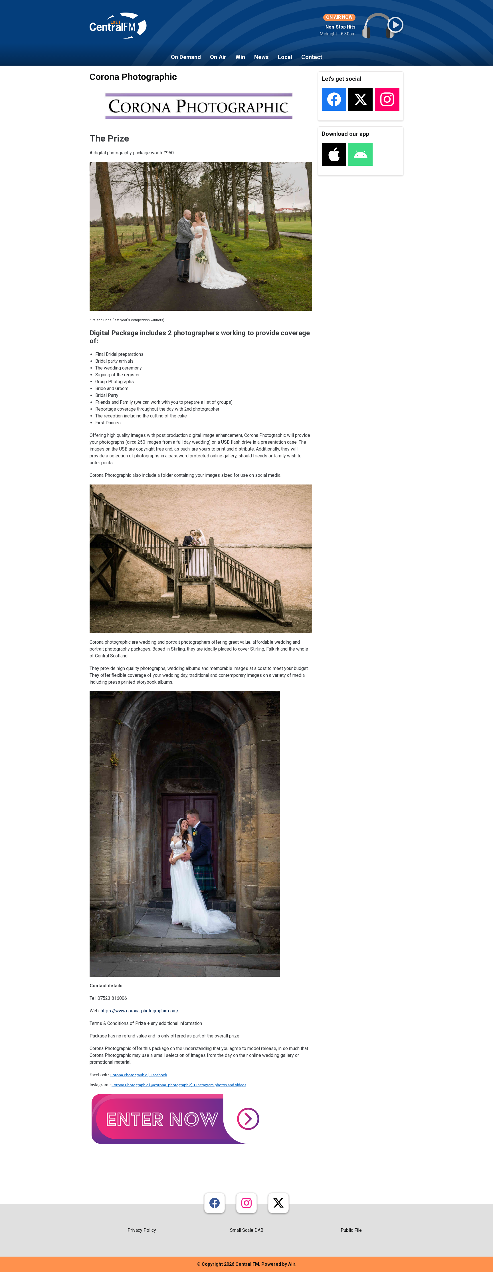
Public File (351, 1230)
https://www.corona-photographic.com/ (140, 1010)
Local (285, 57)
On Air (218, 57)
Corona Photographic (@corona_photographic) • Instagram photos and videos (179, 1085)
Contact (311, 57)
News (261, 57)
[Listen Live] (395, 25)
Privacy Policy (142, 1230)
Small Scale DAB (246, 1230)
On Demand (186, 57)
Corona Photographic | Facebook (138, 1075)
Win (240, 57)
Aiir (291, 1264)
